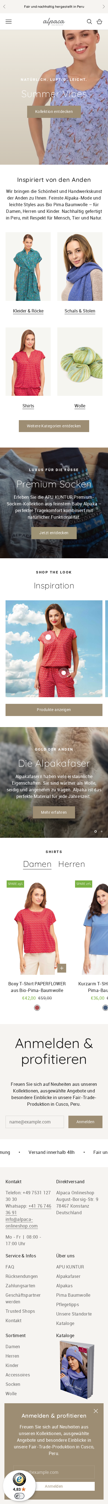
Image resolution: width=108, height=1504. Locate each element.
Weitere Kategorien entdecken (54, 426)
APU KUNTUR (70, 1267)
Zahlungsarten (20, 1286)
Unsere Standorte (74, 1314)
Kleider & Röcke (28, 311)
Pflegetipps (67, 1304)
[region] (54, 782)
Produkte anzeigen (54, 709)
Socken (13, 1384)
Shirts (28, 406)
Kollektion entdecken (54, 111)
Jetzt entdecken (53, 533)
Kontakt (13, 1320)
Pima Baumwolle (73, 1295)
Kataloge (65, 1323)
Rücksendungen (22, 1276)
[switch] (19, 1496)
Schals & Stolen (80, 311)
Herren (71, 864)
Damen (37, 864)
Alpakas (64, 1286)
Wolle (79, 406)
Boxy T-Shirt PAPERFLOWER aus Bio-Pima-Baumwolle (37, 987)
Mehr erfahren (54, 812)
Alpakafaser (68, 1276)
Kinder (12, 1365)
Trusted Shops (20, 1311)
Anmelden (54, 1486)
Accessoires (18, 1375)
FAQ (10, 1267)
